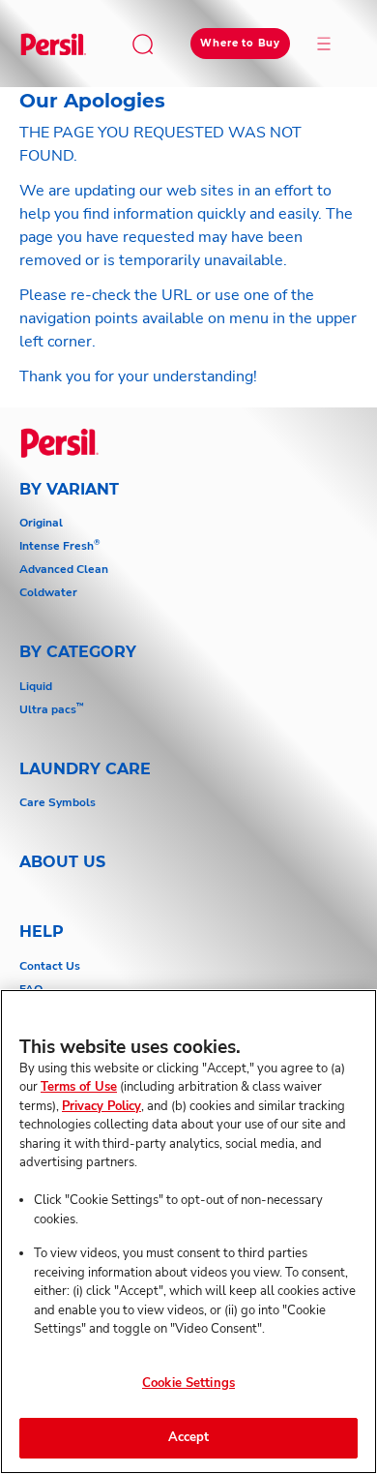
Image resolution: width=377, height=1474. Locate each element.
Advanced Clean (63, 569)
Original (41, 522)
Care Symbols (57, 802)
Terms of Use (79, 1087)
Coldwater (48, 592)
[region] (188, 1231)
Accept (189, 1437)
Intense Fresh (60, 546)
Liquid (35, 686)
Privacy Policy (101, 1106)
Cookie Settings (188, 1383)
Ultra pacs (51, 709)
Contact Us (49, 966)
